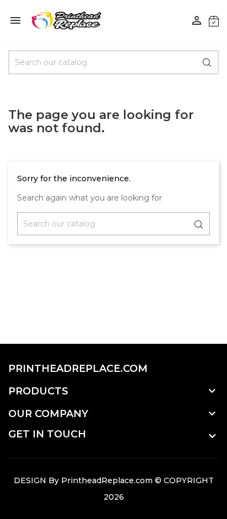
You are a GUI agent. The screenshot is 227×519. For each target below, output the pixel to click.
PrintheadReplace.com (107, 480)
